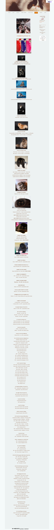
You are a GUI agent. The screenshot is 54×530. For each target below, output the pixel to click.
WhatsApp (40, 22)
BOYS (13, 12)
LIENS (45, 12)
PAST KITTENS (30, 12)
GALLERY (36, 12)
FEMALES (17, 12)
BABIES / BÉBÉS (23, 12)
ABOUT (9, 12)
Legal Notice (22, 528)
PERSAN (41, 12)
